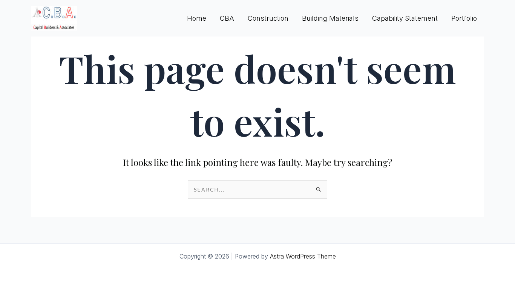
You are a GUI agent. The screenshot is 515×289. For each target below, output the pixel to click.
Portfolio (464, 18)
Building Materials (330, 18)
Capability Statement (405, 18)
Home (196, 18)
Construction (268, 18)
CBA (227, 18)
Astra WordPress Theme (303, 256)
